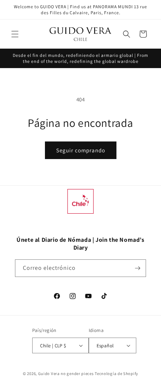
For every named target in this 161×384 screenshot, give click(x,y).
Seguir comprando (80, 150)
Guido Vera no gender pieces (66, 373)
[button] (15, 34)
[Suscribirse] (137, 268)
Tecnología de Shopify (116, 373)
